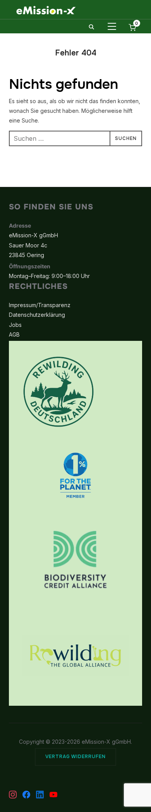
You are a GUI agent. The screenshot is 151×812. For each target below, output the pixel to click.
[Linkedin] (40, 794)
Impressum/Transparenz (39, 305)
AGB (14, 334)
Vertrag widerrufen (75, 756)
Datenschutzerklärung (37, 314)
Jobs (15, 324)
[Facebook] (26, 794)
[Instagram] (13, 794)
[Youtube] (53, 794)
